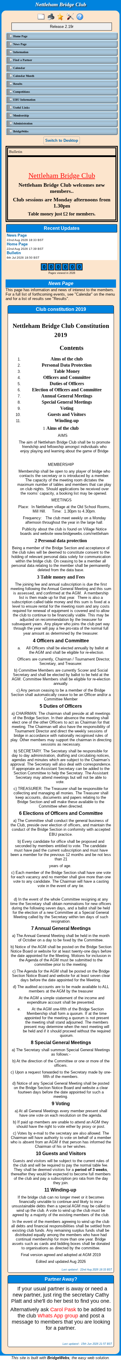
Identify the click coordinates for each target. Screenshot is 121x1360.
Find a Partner (22, 60)
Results (17, 83)
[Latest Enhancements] (62, 17)
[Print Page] (52, 17)
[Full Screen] (42, 17)
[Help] (81, 17)
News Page (19, 44)
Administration (22, 123)
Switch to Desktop (61, 140)
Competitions (21, 91)
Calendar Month (23, 75)
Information (20, 52)
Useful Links (21, 107)
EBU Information (24, 99)
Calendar (18, 68)
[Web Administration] (71, 17)
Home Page (19, 36)
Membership (20, 115)
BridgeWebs (20, 131)
